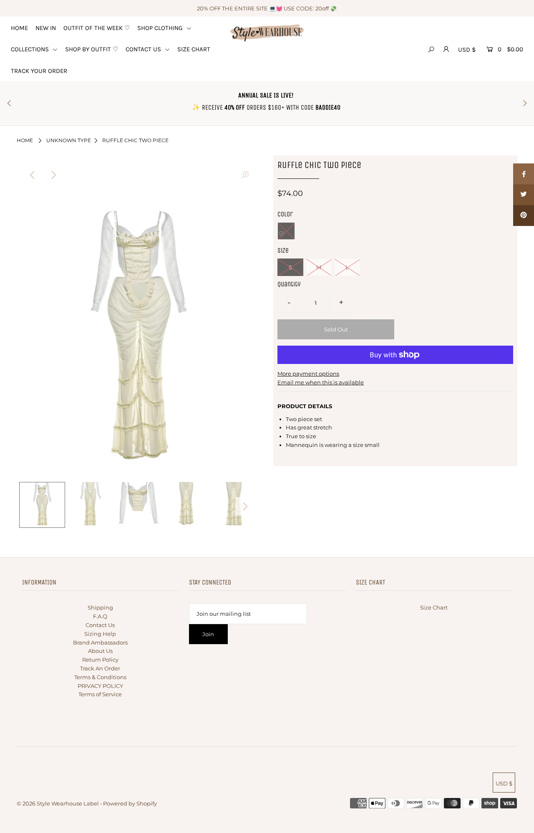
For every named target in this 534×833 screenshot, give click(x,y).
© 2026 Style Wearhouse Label (58, 803)
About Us (100, 650)
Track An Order (100, 668)
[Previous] (32, 175)
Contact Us (100, 625)
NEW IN (45, 28)
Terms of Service (100, 694)
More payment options (308, 373)
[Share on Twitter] (523, 194)
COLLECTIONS (30, 49)
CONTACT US (144, 49)
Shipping (100, 607)
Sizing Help (100, 633)
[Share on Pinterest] (523, 215)
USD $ (467, 49)
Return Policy (100, 659)
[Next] (53, 175)
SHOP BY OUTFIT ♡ (91, 49)
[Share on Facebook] (523, 173)
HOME (19, 28)
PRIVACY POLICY (100, 685)
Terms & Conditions (100, 677)
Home (25, 140)
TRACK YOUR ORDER (39, 71)
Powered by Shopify (130, 803)
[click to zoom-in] (245, 175)
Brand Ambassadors (100, 642)
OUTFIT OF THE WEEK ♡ (96, 28)
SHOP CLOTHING (160, 28)
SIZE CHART (193, 49)
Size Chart (434, 607)
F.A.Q (100, 616)
